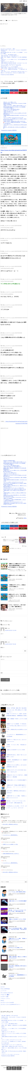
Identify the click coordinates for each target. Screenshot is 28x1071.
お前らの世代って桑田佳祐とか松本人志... (10, 824)
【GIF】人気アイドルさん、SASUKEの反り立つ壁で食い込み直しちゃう (14, 71)
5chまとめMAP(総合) (5, 988)
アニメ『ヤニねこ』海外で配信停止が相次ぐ (9, 54)
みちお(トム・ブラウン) (21, 513)
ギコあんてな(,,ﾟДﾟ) (5, 994)
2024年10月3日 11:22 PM (10, 630)
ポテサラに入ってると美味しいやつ (15, 947)
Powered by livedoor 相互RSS (7, 74)
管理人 (25, 518)
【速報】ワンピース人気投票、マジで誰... (10, 844)
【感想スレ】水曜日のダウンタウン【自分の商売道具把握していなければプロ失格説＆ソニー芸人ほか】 (17, 565)
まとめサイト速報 (4, 996)
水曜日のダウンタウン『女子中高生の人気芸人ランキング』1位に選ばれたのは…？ (17, 596)
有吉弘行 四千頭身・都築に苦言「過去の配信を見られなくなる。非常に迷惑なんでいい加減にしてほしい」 (16, 709)
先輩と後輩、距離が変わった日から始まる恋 (9, 1015)
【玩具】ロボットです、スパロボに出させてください (13, 501)
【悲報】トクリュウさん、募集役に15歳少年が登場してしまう (14, 105)
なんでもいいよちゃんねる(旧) (7, 1002)
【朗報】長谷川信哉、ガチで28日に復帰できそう (10, 55)
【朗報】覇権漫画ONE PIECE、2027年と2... (11, 853)
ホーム (3, 20)
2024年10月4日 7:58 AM (10, 644)
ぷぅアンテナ (3, 990)
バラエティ (15, 20)
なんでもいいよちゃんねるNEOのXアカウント (10, 1004)
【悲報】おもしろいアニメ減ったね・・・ (8, 61)
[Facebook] (14, 90)
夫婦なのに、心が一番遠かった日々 (9, 102)
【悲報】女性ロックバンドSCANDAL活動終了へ (16, 780)
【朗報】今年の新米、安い (8, 111)
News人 (2, 1000)
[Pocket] (14, 93)
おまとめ (2, 986)
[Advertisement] (11, 34)
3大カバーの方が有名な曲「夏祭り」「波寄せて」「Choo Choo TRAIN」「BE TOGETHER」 (17, 929)
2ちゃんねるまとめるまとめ (7, 992)
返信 (25, 637)
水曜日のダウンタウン (22, 514)
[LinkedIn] (5, 93)
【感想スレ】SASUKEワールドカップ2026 (15, 749)
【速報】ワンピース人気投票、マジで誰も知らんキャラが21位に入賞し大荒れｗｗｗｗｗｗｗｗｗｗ (16, 725)
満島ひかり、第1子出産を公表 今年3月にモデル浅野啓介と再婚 (12, 72)
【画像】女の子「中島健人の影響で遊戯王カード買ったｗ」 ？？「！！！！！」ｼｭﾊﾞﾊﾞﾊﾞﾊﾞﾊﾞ (16, 787)
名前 (2, 672)
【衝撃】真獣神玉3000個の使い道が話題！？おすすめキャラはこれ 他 (14, 63)
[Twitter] (5, 90)
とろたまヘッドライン (5, 998)
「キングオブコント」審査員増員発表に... (10, 835)
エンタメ (9, 20)
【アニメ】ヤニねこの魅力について (9, 472)
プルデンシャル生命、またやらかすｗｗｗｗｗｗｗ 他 (10, 64)
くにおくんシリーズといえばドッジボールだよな (10, 1054)
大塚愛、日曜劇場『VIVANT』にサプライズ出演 (16, 718)
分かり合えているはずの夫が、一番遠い (8, 48)
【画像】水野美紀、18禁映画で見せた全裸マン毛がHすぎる (12, 68)
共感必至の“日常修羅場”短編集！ (9, 460)
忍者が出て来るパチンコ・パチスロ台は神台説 (9, 66)
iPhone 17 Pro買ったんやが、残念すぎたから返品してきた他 (14, 489)
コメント (2, 659)
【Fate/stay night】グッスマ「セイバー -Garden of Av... (11, 65)
